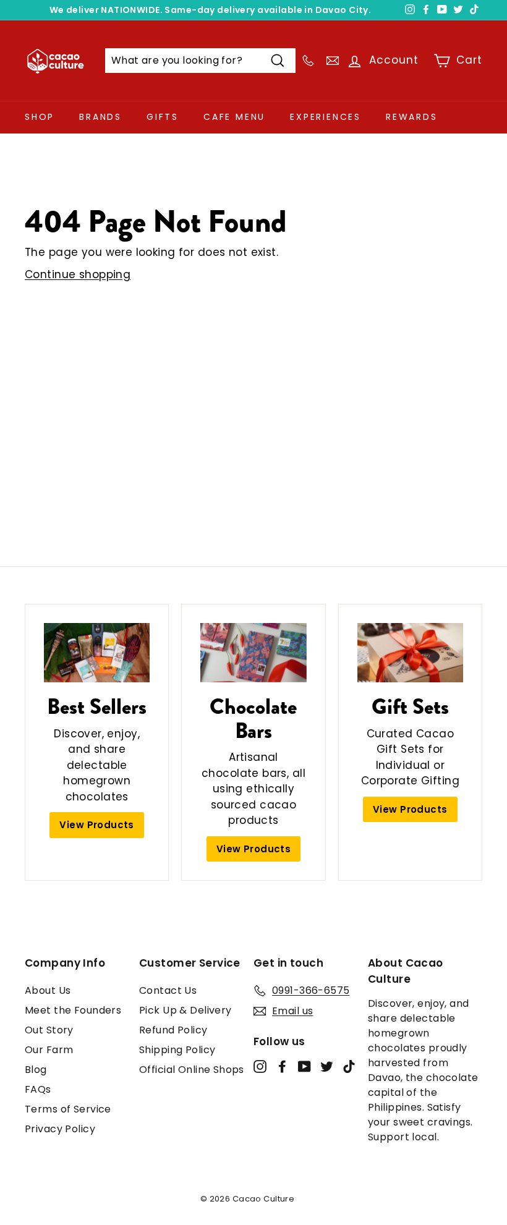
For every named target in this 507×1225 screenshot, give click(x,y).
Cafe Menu (234, 117)
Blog (36, 1069)
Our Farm (49, 1050)
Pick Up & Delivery (185, 1010)
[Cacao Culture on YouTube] (304, 1066)
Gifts (163, 117)
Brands (100, 117)
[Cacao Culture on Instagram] (260, 1066)
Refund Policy (173, 1030)
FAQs (38, 1089)
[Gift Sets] (410, 652)
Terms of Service (68, 1109)
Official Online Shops (191, 1069)
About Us (47, 990)
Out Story (49, 1030)
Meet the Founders (73, 1010)
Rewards (412, 117)
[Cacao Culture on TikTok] (349, 1066)
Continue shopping (77, 274)
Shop (39, 117)
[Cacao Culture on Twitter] (326, 1066)
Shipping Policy (177, 1050)
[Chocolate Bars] (253, 652)
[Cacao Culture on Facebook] (282, 1066)
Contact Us (168, 990)
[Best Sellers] (97, 652)
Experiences (325, 117)
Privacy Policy (60, 1129)
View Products (96, 824)
